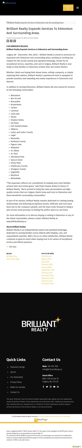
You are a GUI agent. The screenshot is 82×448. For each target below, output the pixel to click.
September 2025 (48, 270)
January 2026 (47, 267)
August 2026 (46, 259)
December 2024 (48, 275)
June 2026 (45, 262)
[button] (68, 7)
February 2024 (47, 281)
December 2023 (48, 284)
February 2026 (47, 264)
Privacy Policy (43, 416)
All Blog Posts (12, 256)
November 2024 (48, 278)
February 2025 (47, 273)
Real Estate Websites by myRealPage (59, 416)
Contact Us (68, 8)
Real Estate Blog (13, 259)
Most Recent (46, 256)
